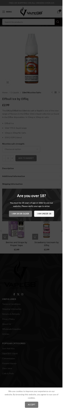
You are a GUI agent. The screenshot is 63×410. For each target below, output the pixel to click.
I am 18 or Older (20, 214)
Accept (31, 404)
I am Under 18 (44, 214)
